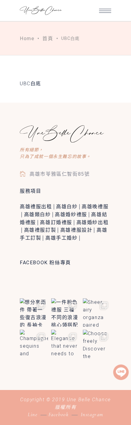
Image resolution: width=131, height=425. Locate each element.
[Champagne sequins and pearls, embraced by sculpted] (34, 344)
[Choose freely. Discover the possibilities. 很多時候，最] (97, 344)
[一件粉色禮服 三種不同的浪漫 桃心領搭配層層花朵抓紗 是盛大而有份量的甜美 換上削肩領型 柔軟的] (65, 312)
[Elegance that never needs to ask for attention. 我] (65, 344)
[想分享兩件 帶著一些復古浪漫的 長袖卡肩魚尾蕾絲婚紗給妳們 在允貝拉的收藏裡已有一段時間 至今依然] (34, 312)
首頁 (47, 38)
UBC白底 (30, 83)
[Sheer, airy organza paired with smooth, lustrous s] (97, 312)
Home (27, 38)
